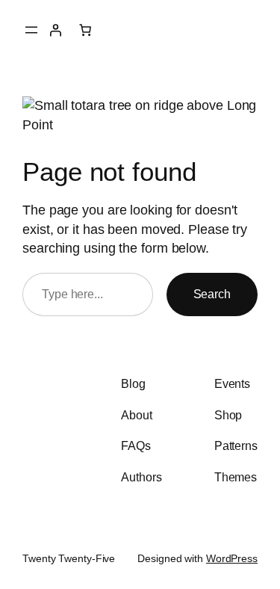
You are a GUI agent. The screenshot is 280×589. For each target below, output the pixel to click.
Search (212, 293)
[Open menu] (31, 30)
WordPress (232, 558)
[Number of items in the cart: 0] (85, 30)
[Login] (55, 30)
